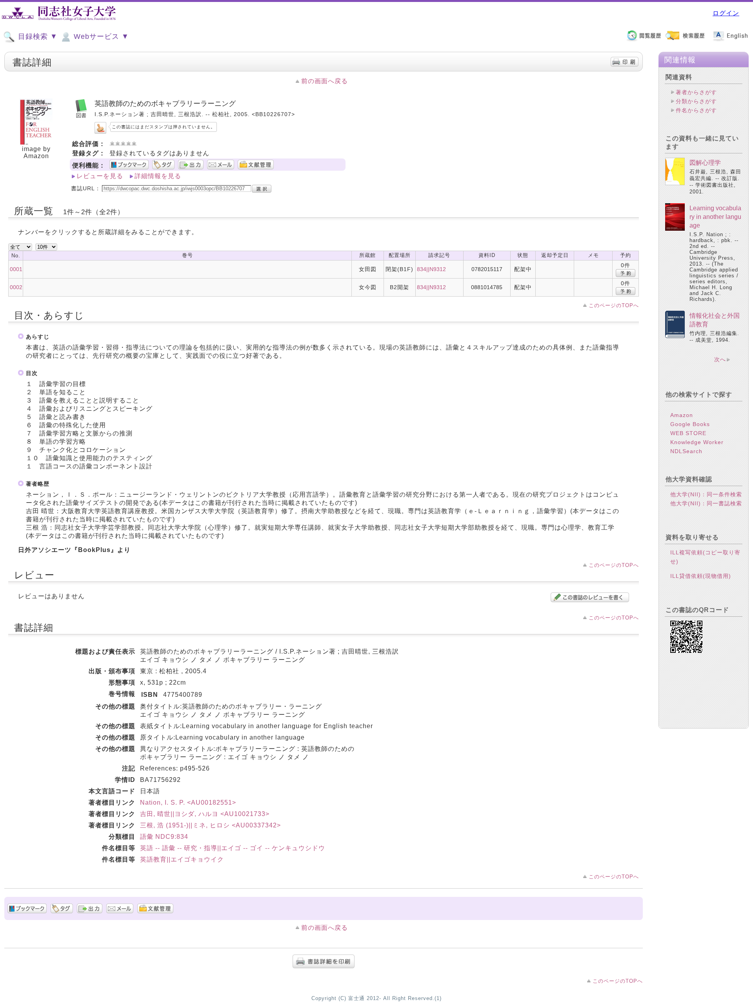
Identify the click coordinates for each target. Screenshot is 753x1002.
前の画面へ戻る (324, 81)
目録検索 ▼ (37, 36)
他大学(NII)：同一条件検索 (706, 494)
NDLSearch (686, 451)
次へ (720, 359)
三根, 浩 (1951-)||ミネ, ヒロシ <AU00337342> (210, 825)
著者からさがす (696, 92)
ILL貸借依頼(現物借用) (700, 576)
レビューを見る (99, 176)
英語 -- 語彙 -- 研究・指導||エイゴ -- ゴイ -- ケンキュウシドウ (232, 848)
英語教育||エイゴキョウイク (182, 859)
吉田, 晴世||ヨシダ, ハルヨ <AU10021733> (204, 814)
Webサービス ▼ (100, 36)
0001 (16, 269)
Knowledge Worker (697, 442)
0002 (16, 287)
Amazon (681, 415)
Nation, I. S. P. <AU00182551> (188, 802)
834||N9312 (431, 269)
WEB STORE (688, 433)
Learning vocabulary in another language (715, 217)
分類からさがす (696, 101)
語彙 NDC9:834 (164, 836)
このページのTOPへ (614, 305)
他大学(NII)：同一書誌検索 (706, 503)
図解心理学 (705, 162)
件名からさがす (696, 110)
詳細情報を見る (158, 176)
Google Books (690, 424)
